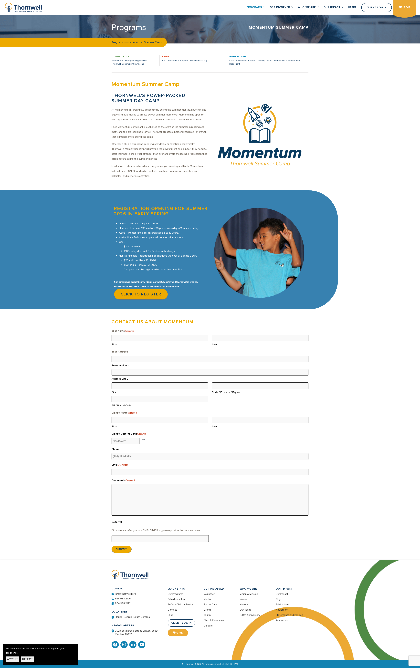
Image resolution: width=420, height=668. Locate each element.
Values (243, 599)
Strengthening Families (136, 60)
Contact (172, 609)
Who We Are (249, 588)
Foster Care (117, 60)
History (244, 604)
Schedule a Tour (177, 599)
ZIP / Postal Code (121, 405)
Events (207, 609)
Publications (282, 604)
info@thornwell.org (125, 593)
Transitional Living (198, 60)
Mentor (208, 599)
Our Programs (175, 594)
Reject (27, 659)
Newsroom (282, 609)
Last (214, 344)
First (114, 344)
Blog (278, 599)
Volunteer (209, 594)
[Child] (144, 441)
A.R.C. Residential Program (175, 60)
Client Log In (181, 623)
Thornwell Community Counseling (128, 64)
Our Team (245, 609)
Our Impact (284, 588)
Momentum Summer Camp (287, 60)
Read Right (234, 64)
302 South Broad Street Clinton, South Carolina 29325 (136, 632)
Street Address (120, 365)
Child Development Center (242, 60)
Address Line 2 (120, 378)
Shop (170, 615)
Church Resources (214, 620)
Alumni (207, 615)
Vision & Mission (249, 594)
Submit (121, 549)
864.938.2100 (123, 598)
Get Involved (214, 588)
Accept (12, 659)
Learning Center (264, 60)
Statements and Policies (289, 615)
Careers (208, 625)
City (114, 392)
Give (179, 632)
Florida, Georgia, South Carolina (132, 617)
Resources (282, 620)
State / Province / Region (226, 392)
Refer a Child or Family (180, 604)
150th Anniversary (250, 615)
